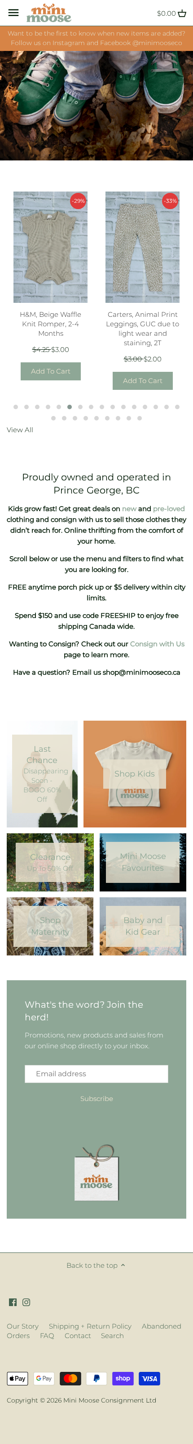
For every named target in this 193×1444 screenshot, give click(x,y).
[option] (96, 105)
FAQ (47, 1335)
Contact (78, 1335)
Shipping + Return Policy (90, 1326)
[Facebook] (13, 1301)
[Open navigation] (13, 12)
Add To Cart (50, 371)
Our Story (23, 1326)
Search (112, 1335)
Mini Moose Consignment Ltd (109, 1400)
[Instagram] (26, 1301)
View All (20, 429)
